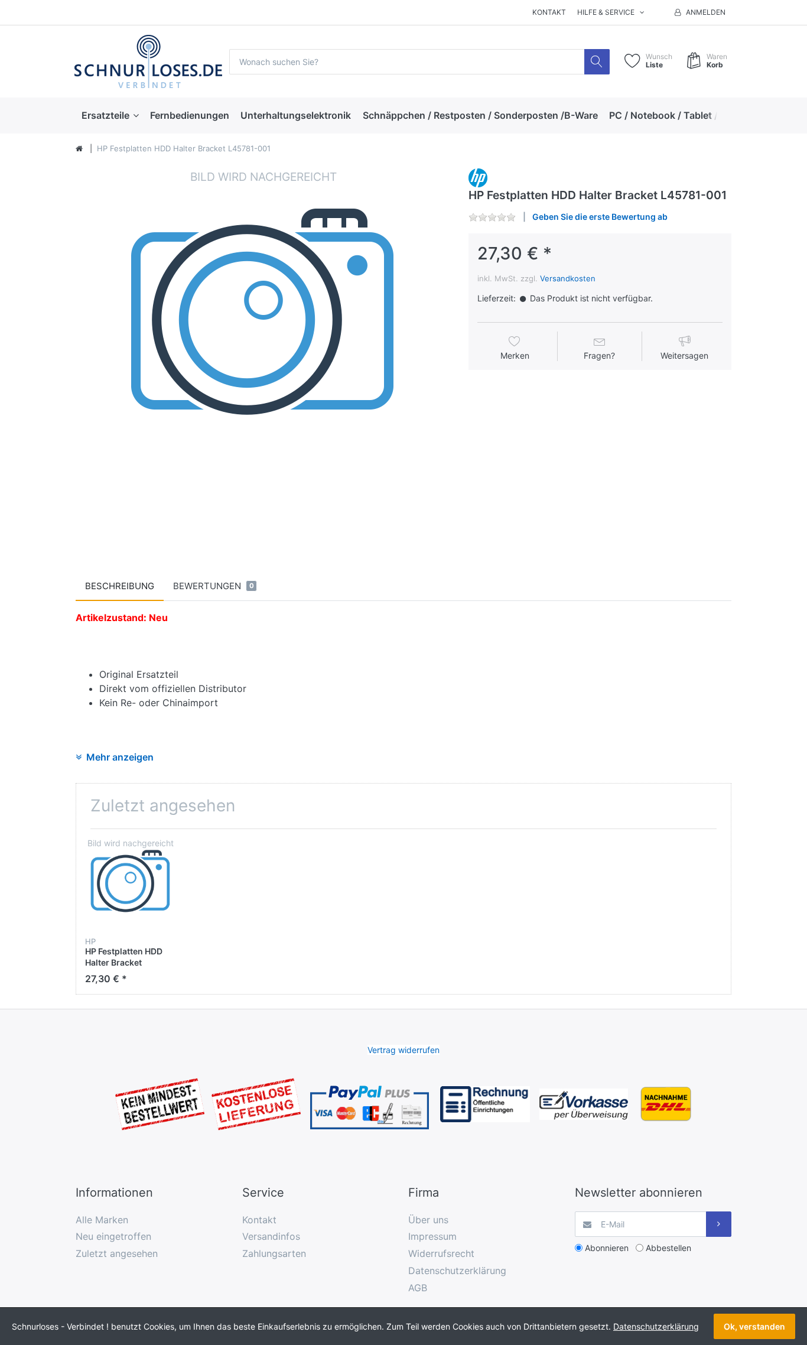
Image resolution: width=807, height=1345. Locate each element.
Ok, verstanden (754, 1326)
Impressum (432, 1236)
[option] (263, 356)
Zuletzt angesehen (117, 1253)
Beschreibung (119, 586)
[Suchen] (597, 61)
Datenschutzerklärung (457, 1270)
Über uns (428, 1220)
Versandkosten (568, 278)
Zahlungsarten (274, 1253)
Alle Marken (102, 1220)
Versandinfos (271, 1236)
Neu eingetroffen (113, 1236)
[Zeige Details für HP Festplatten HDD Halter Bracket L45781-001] (130, 883)
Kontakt (549, 12)
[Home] (79, 149)
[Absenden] (718, 1224)
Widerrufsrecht (441, 1253)
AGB (417, 1288)
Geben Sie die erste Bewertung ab (600, 217)
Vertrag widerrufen (403, 1050)
